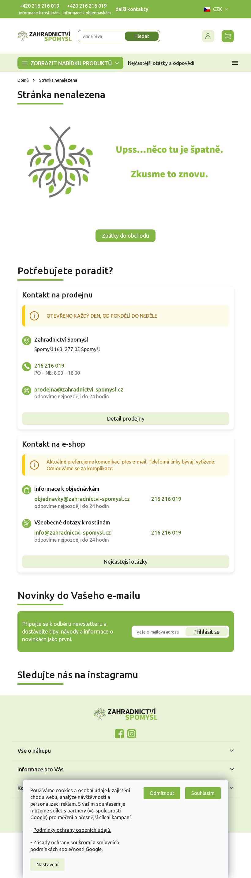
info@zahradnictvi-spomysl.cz (70, 532)
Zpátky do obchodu (123, 236)
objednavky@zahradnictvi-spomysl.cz (79, 499)
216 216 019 (47, 365)
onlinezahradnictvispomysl (117, 733)
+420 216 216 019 (37, 6)
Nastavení (45, 864)
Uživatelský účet (205, 36)
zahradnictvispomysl (129, 733)
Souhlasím (200, 793)
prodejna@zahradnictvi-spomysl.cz (76, 389)
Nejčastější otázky (123, 561)
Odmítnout (160, 793)
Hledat (139, 36)
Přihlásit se (204, 632)
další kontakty (129, 9)
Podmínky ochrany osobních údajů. (70, 830)
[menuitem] (68, 63)
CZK (215, 9)
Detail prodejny (123, 418)
